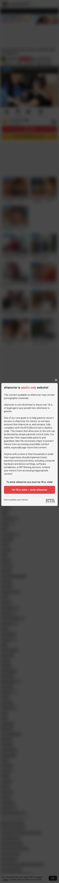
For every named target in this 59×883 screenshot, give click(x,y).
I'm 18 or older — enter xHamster (29, 489)
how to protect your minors (16, 500)
